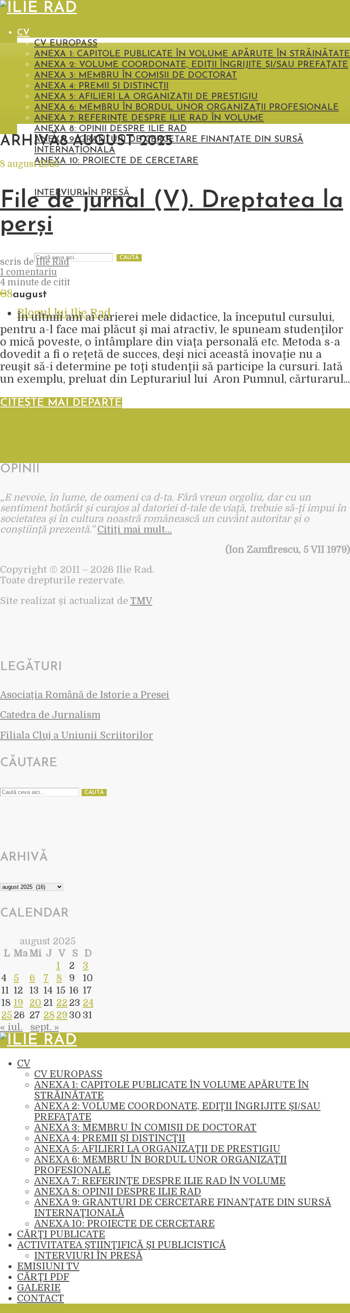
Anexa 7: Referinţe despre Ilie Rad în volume (149, 118)
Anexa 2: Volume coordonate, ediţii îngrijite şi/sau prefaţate (191, 64)
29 (61, 1015)
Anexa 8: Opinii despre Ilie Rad (110, 128)
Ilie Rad (52, 262)
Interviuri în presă (88, 1255)
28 (49, 1015)
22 (61, 1002)
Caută (129, 258)
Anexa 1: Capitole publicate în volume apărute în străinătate (192, 54)
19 (18, 1002)
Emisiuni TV (48, 1266)
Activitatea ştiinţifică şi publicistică (109, 182)
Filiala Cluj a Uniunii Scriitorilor (76, 735)
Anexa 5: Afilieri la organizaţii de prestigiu (146, 96)
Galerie (39, 1287)
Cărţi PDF (43, 1277)
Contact (40, 1298)
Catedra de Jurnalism (50, 714)
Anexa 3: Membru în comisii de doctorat (135, 75)
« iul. (11, 1027)
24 (88, 1002)
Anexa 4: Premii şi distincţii (101, 86)
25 (6, 1015)
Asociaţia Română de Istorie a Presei (84, 694)
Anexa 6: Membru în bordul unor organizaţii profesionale (186, 107)
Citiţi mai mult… (134, 529)
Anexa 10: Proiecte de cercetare (116, 160)
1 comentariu (28, 272)
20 (35, 1002)
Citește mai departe (61, 403)
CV (23, 32)
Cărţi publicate (56, 171)
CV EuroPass (65, 43)
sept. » (44, 1027)
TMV (141, 600)
